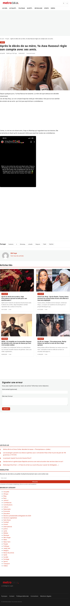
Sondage (6, 559)
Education (6, 513)
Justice (5, 529)
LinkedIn (30, 244)
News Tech (6, 542)
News (5, 540)
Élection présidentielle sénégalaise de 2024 (17, 516)
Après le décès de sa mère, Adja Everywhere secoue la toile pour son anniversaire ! (14, 298)
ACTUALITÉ (12, 8)
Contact (11, 596)
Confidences (7, 503)
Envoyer (6, 408)
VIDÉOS (53, 8)
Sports (5, 561)
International (7, 527)
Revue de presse (8, 553)
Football (6, 522)
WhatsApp (22, 244)
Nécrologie (6, 537)
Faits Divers (7, 520)
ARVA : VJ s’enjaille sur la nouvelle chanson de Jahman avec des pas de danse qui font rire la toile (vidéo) (16, 343)
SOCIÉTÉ (29, 8)
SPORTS (46, 8)
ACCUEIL (4, 8)
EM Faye (14, 53)
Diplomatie (6, 509)
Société (5, 557)
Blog (4, 496)
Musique (6, 535)
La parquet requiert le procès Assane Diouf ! (17, 458)
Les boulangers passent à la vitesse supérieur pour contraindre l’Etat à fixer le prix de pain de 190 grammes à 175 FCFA (34, 454)
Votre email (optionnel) (9, 389)
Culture (5, 507)
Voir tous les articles (17, 256)
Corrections (34, 596)
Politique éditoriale (22, 596)
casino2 (5, 500)
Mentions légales (45, 596)
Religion (6, 550)
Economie (6, 511)
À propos (4, 596)
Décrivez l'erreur (7, 396)
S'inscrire (35, 481)
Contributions (7, 505)
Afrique (5, 494)
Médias (5, 533)
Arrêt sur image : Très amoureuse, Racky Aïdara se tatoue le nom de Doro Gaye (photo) (51, 343)
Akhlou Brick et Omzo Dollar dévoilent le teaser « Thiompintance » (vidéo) (26, 449)
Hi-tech (5, 524)
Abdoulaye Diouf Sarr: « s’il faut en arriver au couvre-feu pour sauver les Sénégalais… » (31, 465)
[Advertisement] (35, 23)
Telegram (37, 244)
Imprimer (51, 244)
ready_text (6, 548)
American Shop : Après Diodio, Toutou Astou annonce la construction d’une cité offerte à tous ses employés (53, 298)
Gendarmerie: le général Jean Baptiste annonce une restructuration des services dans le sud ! (33, 461)
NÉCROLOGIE (38, 8)
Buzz (4, 498)
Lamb (5, 531)
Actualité (4, 294)
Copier (44, 244)
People (2, 42)
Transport (6, 564)
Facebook (10, 244)
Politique (6, 546)
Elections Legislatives (10, 518)
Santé (5, 555)
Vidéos (5, 566)
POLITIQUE (22, 8)
